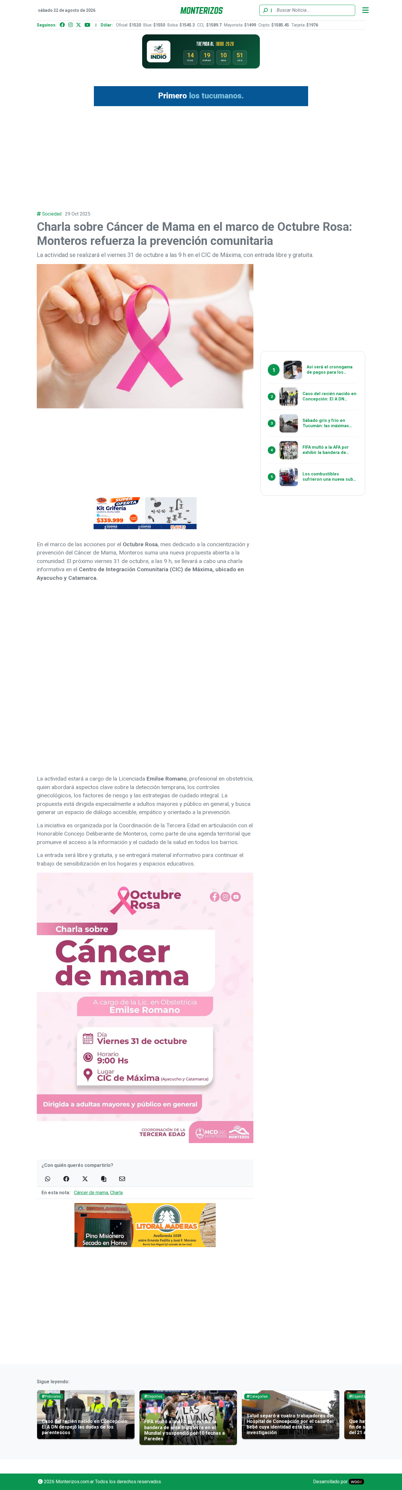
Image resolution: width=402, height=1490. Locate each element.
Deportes (154, 1396)
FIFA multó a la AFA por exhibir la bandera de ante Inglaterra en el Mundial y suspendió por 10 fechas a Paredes (184, 1430)
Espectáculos (363, 1396)
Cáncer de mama (91, 1192)
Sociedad (52, 214)
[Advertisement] (201, 155)
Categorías (259, 1396)
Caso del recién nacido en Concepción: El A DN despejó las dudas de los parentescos (85, 1427)
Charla (116, 1192)
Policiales (53, 1396)
